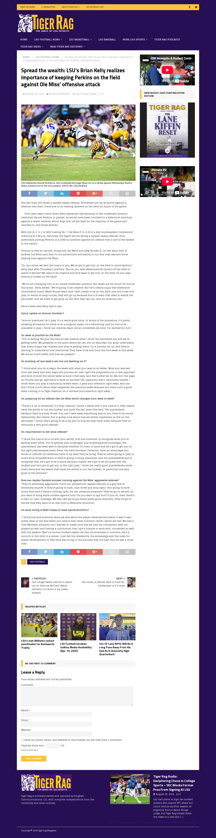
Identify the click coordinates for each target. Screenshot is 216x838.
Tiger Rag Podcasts (167, 39)
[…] (181, 817)
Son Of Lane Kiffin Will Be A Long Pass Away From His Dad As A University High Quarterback (116, 649)
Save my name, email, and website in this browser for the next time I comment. (73, 740)
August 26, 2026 (165, 794)
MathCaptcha (33, 750)
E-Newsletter (48, 7)
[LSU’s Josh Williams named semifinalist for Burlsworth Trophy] (39, 625)
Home (24, 39)
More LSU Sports (134, 39)
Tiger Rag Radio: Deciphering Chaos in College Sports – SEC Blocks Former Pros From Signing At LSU (174, 783)
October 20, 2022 (34, 94)
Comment (27, 685)
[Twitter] (196, 7)
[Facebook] (190, 7)
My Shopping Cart (95, 7)
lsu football (37, 562)
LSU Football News (47, 39)
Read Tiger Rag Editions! (66, 46)
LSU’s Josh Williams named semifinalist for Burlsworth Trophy (37, 644)
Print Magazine (27, 7)
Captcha (26, 745)
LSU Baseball (107, 39)
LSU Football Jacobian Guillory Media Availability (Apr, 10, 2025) (76, 647)
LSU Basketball (79, 39)
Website (26, 730)
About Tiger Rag (70, 7)
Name (25, 710)
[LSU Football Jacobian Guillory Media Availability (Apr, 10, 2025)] (78, 626)
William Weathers (59, 94)
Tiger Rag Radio (30, 46)
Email (25, 720)
